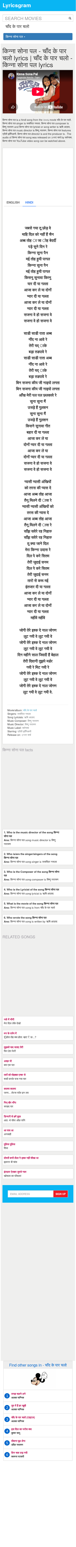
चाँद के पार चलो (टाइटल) (23, 1417)
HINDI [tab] (29, 202)
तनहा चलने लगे (18, 1394)
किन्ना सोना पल (15, 36)
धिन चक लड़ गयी (19, 1453)
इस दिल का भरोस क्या (21, 1429)
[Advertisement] (38, 173)
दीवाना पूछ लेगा (18, 1441)
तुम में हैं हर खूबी (18, 1405)
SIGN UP (61, 1194)
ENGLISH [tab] (13, 202)
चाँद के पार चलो (30, 710)
